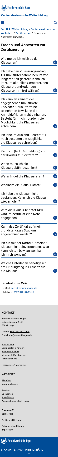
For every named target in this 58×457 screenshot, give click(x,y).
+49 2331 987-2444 (19, 331)
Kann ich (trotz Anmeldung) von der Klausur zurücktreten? (23, 153)
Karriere (6, 390)
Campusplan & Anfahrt (13, 348)
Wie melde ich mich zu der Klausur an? (20, 60)
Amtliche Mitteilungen (12, 420)
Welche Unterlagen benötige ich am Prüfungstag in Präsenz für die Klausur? (23, 267)
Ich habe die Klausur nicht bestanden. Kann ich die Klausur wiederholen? (24, 197)
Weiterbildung (20, 29)
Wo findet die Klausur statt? (20, 185)
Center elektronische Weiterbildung (24, 15)
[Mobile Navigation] (2, 23)
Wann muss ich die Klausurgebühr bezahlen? (19, 166)
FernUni (5, 29)
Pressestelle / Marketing (14, 365)
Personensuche (9, 358)
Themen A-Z (8, 410)
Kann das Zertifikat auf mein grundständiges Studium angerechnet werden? (21, 230)
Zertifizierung (23, 33)
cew (13, 288)
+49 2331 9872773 (23, 292)
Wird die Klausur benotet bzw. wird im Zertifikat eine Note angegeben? (22, 214)
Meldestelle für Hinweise (14, 355)
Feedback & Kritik (10, 351)
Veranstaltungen (10, 384)
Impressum (7, 429)
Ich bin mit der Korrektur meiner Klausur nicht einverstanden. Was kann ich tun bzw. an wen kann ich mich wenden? (25, 248)
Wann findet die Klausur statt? (22, 176)
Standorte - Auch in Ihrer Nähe (22, 449)
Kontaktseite (8, 344)
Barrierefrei (7, 413)
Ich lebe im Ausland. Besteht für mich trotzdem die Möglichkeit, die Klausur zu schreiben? (23, 139)
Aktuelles (6, 380)
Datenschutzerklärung (13, 426)
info (11, 335)
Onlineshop (7, 394)
